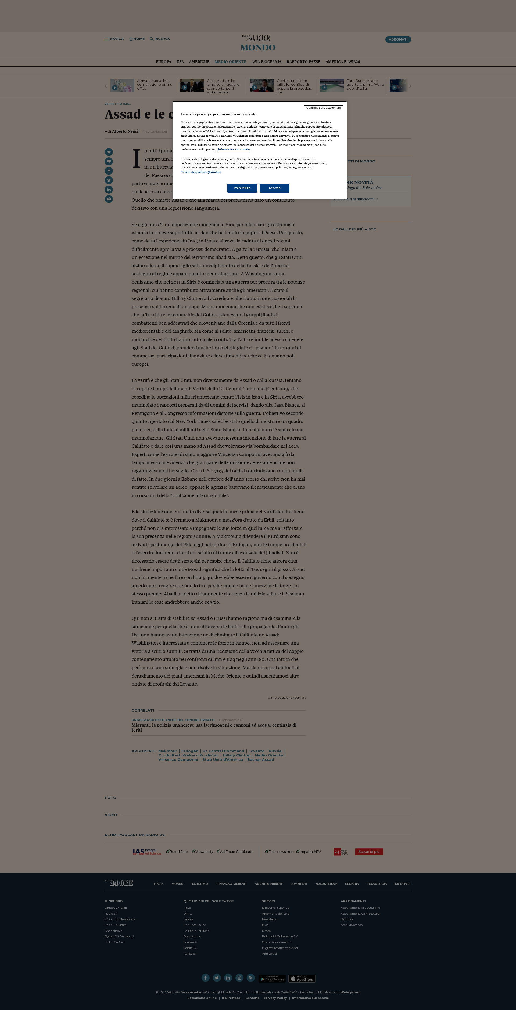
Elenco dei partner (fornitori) (201, 172)
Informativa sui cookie (234, 149)
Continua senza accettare (323, 107)
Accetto (275, 188)
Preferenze (242, 188)
